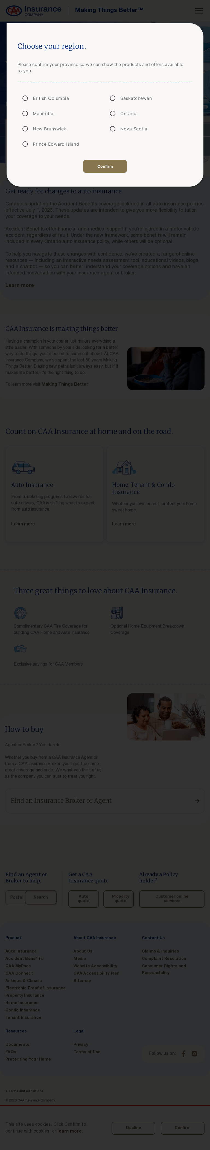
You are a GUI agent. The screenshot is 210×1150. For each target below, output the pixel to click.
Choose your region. (52, 46)
